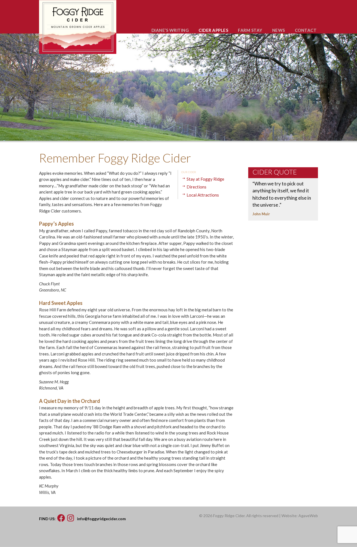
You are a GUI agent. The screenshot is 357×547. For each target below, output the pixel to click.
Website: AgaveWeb (299, 515)
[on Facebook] (61, 518)
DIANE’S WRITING (170, 30)
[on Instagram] (70, 518)
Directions (196, 186)
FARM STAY (250, 30)
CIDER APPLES (213, 30)
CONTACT (306, 30)
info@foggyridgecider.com (101, 518)
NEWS (278, 30)
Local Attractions (203, 194)
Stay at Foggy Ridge (205, 178)
